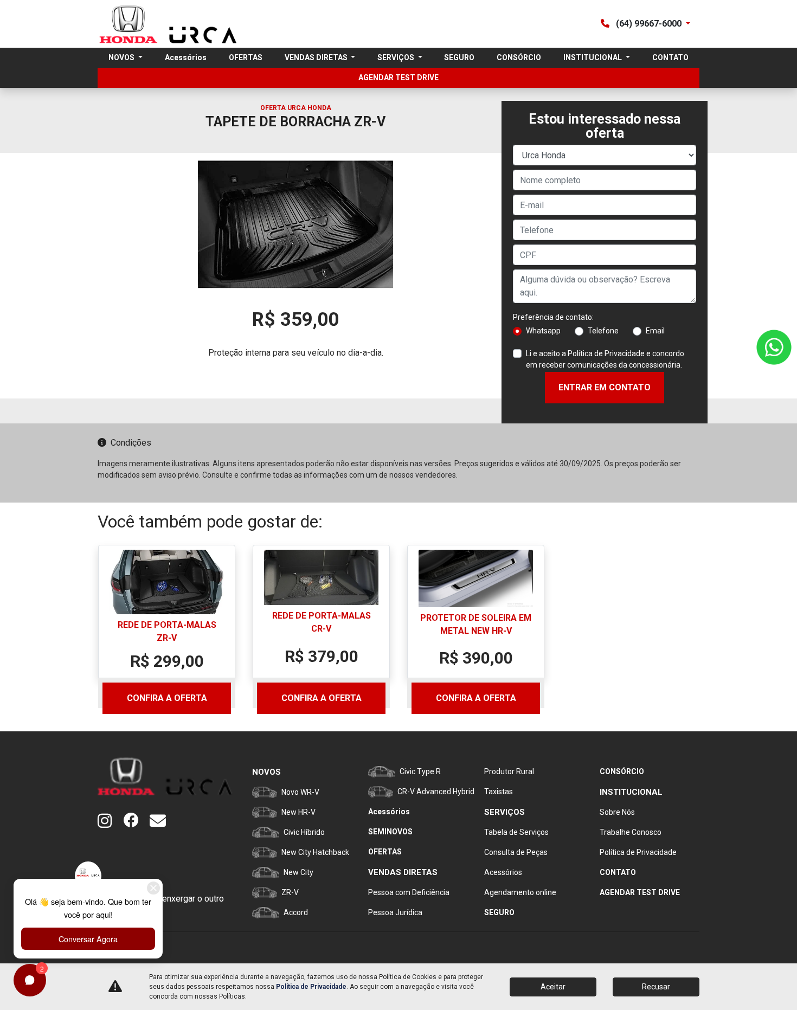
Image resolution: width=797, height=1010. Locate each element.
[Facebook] (137, 821)
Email (655, 330)
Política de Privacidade (606, 353)
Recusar (656, 986)
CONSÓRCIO (519, 57)
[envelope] (163, 821)
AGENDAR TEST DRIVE (398, 77)
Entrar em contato (604, 387)
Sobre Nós (617, 812)
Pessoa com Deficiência (408, 892)
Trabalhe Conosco (630, 832)
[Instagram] (111, 821)
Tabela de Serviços (516, 832)
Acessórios (186, 57)
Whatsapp (543, 330)
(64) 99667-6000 (649, 23)
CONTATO (670, 57)
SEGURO (459, 57)
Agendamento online (520, 892)
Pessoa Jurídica (395, 912)
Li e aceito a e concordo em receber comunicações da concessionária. (605, 359)
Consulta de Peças (516, 852)
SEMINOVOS (390, 831)
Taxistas (498, 791)
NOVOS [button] (122, 57)
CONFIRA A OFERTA (167, 698)
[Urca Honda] (167, 23)
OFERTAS (245, 57)
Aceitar (553, 986)
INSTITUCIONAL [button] (593, 57)
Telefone (603, 330)
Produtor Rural (509, 771)
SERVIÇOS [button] (396, 57)
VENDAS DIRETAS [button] (317, 57)
